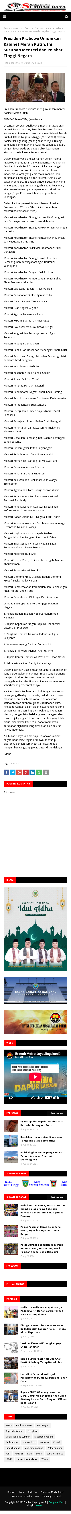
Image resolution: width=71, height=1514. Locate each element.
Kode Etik (32, 1492)
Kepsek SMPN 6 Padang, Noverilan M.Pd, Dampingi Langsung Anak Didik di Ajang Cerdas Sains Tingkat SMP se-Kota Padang (43, 1397)
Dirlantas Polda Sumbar (17, 1436)
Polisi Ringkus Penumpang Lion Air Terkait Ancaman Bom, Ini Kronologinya (41, 1156)
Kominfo (44, 1442)
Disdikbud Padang (43, 1436)
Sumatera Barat (55, 1453)
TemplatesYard (56, 1502)
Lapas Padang (12, 1448)
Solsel (39, 1453)
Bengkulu (33, 1431)
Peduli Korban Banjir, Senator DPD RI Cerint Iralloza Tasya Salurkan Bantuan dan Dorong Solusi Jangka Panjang (42, 1211)
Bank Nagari (43, 1425)
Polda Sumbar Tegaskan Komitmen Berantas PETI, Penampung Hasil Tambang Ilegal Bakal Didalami (41, 1248)
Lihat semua (56, 1113)
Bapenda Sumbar (14, 1431)
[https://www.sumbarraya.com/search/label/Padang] (53, 1186)
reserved (39, 1505)
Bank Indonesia (24, 1425)
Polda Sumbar (55, 1448)
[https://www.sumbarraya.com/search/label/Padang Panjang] (25, 1186)
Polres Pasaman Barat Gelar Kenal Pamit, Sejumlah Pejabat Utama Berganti (40, 1230)
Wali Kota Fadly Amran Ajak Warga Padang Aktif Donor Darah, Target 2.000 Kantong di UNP (41, 1311)
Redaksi (19, 1453)
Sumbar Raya (13, 62)
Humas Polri (29, 1442)
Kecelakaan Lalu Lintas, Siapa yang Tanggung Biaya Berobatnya (41, 1138)
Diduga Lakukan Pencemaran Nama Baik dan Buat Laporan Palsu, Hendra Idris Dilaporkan (43, 1329)
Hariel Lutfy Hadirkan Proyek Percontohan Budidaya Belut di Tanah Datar (43, 1378)
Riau (29, 1453)
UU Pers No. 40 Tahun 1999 (25, 1496)
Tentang (46, 1496)
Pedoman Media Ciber (52, 1492)
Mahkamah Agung (34, 1448)
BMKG (8, 1425)
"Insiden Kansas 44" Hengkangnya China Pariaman (41, 1345)
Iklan (21, 1492)
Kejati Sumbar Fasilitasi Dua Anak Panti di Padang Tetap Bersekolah (41, 1360)
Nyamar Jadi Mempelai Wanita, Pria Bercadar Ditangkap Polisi (41, 1123)
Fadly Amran (11, 1442)
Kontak (56, 1442)
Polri (7, 1453)
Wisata (45, 1459)
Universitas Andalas (27, 1459)
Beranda (8, 28)
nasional (18, 28)
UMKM (8, 1459)
